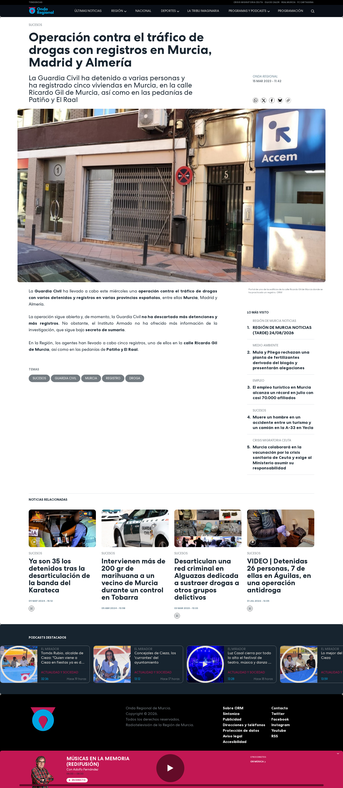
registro (113, 378)
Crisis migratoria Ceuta (272, 440)
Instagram (280, 724)
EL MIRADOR (50, 649)
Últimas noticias (88, 11)
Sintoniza (231, 713)
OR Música (257, 761)
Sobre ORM (233, 708)
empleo (258, 381)
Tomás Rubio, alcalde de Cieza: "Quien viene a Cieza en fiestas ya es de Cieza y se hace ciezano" (62, 658)
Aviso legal (232, 736)
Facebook (280, 719)
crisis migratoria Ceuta (248, 2)
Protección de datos (241, 730)
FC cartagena (305, 2)
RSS (274, 736)
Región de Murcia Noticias (274, 321)
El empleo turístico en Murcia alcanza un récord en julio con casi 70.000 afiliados (283, 392)
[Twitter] (264, 100)
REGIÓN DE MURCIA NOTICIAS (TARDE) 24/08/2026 (282, 330)
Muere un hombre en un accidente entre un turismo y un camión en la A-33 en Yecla (283, 422)
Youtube (278, 730)
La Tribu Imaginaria (203, 11)
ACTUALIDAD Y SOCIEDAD (59, 672)
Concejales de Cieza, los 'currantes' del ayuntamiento (155, 658)
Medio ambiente (265, 345)
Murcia (91, 378)
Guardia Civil (65, 378)
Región (117, 11)
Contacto (279, 708)
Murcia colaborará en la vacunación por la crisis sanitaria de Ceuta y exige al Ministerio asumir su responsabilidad (282, 457)
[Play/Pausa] (170, 768)
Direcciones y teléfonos (244, 724)
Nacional (143, 11)
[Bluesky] (280, 100)
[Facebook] (272, 100)
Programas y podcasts (247, 11)
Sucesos (35, 25)
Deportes (168, 11)
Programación (290, 11)
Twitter (278, 713)
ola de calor (272, 2)
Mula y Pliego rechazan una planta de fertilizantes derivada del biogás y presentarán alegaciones (281, 360)
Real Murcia (288, 2)
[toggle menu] (126, 11)
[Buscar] (311, 11)
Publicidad (232, 719)
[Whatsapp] (255, 100)
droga (134, 378)
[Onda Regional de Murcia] (41, 11)
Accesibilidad (234, 741)
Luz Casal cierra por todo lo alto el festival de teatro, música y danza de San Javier (250, 658)
